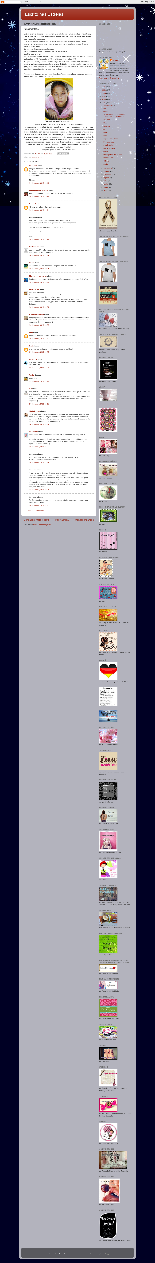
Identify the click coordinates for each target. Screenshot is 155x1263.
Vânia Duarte (34, 411)
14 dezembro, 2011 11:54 (39, 269)
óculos (105, 111)
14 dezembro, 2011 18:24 (39, 424)
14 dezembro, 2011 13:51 (39, 307)
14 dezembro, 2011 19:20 (39, 447)
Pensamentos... (109, 142)
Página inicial (62, 520)
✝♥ (30, 389)
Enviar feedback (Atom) (42, 525)
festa (105, 135)
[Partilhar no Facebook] (65, 153)
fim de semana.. (109, 148)
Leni (31, 332)
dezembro (108, 105)
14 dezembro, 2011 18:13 (39, 404)
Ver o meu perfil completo (109, 78)
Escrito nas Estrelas (44, 14)
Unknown (33, 166)
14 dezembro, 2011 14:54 (39, 368)
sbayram (85, 1254)
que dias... (107, 120)
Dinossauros (108, 158)
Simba (105, 164)
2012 (104, 99)
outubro (107, 171)
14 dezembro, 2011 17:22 (39, 381)
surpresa (106, 126)
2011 (104, 103)
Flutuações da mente (38, 276)
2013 (104, 96)
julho (106, 181)
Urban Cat (33, 359)
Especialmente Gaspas (38, 190)
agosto (107, 178)
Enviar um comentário (35, 510)
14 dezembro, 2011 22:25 (39, 463)
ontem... (106, 151)
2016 (104, 87)
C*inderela (33, 432)
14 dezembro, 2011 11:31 (39, 210)
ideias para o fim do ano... (113, 155)
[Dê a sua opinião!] (61, 153)
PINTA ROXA (34, 289)
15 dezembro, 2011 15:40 (39, 505)
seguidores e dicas (110, 139)
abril (106, 190)
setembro (108, 174)
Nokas (31, 263)
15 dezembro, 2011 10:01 (39, 490)
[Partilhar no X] (63, 153)
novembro (108, 168)
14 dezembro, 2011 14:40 (39, 339)
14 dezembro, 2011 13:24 (39, 282)
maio (106, 187)
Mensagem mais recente (36, 520)
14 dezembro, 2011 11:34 (39, 255)
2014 (104, 93)
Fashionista (34, 247)
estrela (115, 60)
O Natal (106, 161)
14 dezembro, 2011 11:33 (39, 240)
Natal (105, 123)
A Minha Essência (36, 314)
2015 (104, 90)
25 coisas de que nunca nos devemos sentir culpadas (114, 115)
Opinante (33, 204)
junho (106, 184)
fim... (105, 108)
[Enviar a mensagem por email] (58, 153)
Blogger (107, 1254)
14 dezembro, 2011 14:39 (39, 325)
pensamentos (37, 157)
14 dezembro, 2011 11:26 (39, 197)
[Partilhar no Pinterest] (68, 153)
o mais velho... (109, 145)
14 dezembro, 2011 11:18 (39, 183)
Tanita (31, 375)
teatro (105, 132)
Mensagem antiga (84, 520)
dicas (105, 129)
